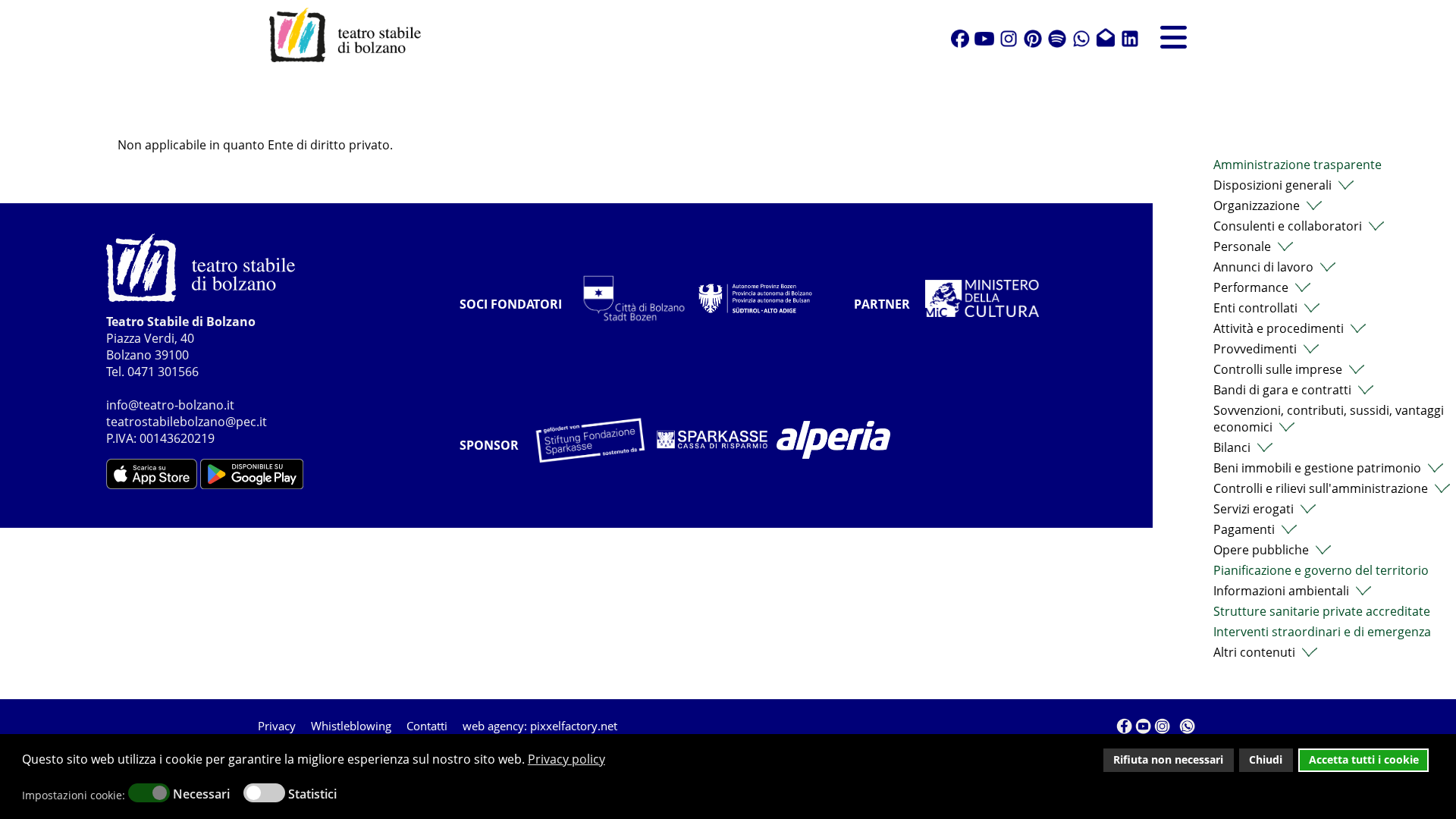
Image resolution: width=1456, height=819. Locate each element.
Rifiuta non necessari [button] (1168, 759)
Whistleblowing (351, 725)
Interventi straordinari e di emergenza (1322, 631)
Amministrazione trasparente (1297, 164)
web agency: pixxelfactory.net (540, 725)
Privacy (277, 725)
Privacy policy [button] (566, 759)
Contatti (426, 725)
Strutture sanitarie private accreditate (1321, 611)
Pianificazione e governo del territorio (1321, 570)
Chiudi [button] (1265, 759)
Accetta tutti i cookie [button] (1364, 759)
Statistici (312, 794)
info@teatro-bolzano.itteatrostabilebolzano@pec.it (186, 413)
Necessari (201, 794)
